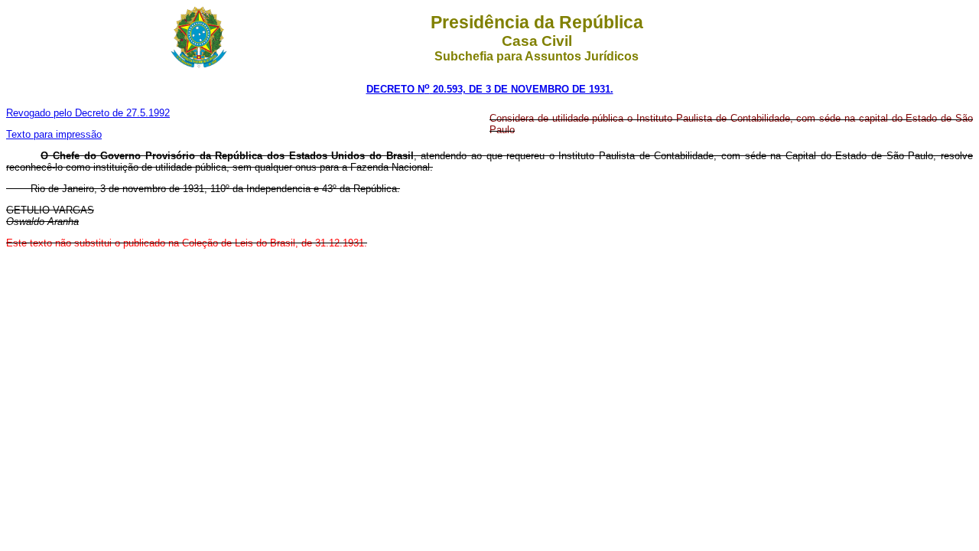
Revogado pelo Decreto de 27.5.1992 (88, 113)
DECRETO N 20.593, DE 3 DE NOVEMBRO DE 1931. (489, 89)
